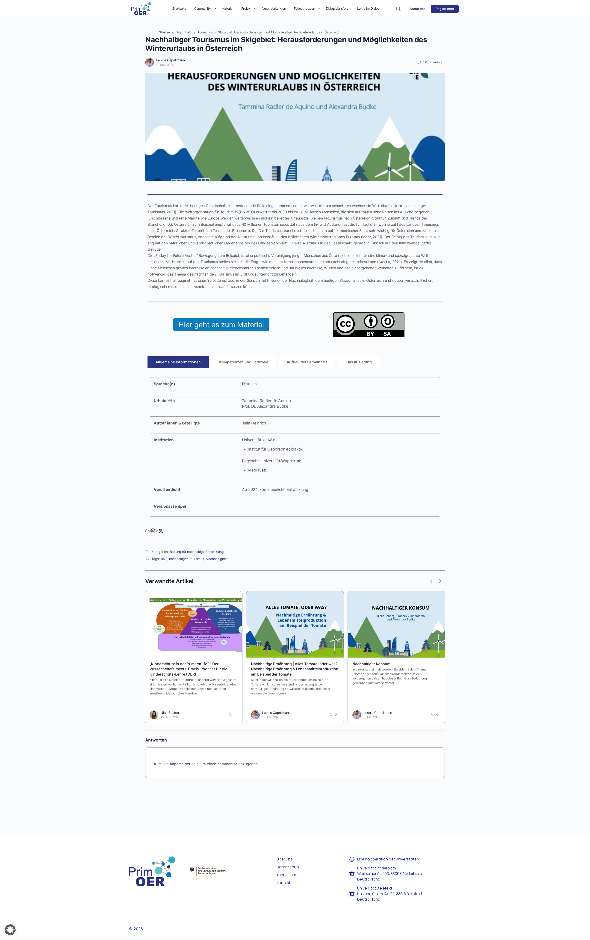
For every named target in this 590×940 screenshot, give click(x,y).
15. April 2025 (170, 717)
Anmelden (418, 9)
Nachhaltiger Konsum (371, 663)
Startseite (166, 32)
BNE (164, 559)
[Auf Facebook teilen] (153, 531)
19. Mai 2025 (271, 717)
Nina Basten (170, 713)
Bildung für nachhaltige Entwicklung (197, 552)
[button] (10, 930)
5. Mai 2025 (165, 65)
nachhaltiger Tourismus (186, 559)
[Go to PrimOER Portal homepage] (141, 8)
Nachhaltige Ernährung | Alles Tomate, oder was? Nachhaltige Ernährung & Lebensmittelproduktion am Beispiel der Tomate (294, 668)
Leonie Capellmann (170, 60)
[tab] (178, 362)
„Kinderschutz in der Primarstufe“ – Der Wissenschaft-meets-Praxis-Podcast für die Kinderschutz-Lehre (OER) (188, 668)
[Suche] (398, 9)
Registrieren (445, 9)
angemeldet (180, 764)
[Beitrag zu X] (161, 531)
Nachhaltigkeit (217, 559)
